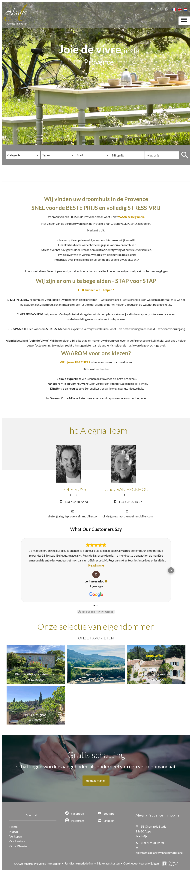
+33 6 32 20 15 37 (130, 501)
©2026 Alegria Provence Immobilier (37, 863)
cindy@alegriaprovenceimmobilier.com (128, 516)
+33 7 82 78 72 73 (76, 501)
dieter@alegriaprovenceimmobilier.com (73, 516)
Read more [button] (96, 565)
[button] (21, 570)
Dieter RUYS (73, 489)
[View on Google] (96, 574)
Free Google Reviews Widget (97, 612)
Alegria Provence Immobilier (158, 815)
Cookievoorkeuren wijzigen (141, 863)
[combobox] (23, 155)
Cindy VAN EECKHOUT (127, 489)
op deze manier (96, 780)
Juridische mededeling (79, 863)
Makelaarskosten (108, 863)
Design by (173, 863)
